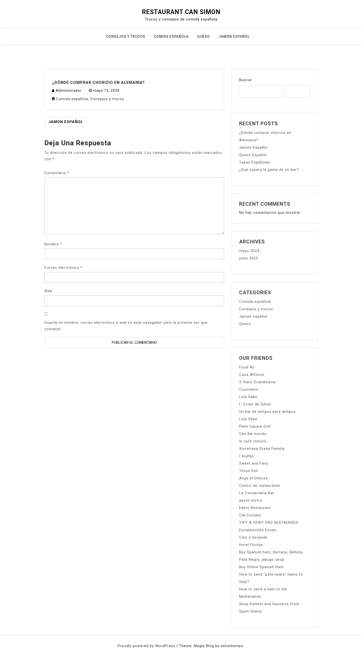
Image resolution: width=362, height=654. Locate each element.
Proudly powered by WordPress (147, 646)
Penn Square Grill (255, 426)
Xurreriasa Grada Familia (261, 448)
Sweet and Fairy (253, 463)
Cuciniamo (249, 389)
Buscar (245, 80)
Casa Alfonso (251, 374)
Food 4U (246, 367)
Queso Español (253, 155)
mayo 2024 (249, 251)
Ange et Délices (253, 478)
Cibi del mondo (253, 434)
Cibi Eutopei (250, 515)
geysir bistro (250, 500)
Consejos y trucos (125, 36)
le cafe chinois (252, 441)
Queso (203, 36)
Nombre (53, 244)
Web (48, 291)
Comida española (171, 36)
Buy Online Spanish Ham (261, 567)
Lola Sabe (248, 397)
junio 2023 (248, 258)
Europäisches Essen (257, 530)
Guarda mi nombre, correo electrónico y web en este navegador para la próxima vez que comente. (126, 325)
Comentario (56, 173)
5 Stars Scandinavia (257, 382)
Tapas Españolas (254, 162)
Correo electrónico (63, 267)
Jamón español (234, 36)
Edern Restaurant (255, 508)
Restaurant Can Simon (181, 12)
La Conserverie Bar (256, 493)
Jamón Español (65, 122)
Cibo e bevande (253, 537)
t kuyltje (246, 456)
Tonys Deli (248, 471)
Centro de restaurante (259, 485)
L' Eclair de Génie (255, 404)
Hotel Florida (251, 545)
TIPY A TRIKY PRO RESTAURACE (269, 522)
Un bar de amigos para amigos (267, 411)
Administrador (69, 90)
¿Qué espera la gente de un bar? (269, 169)
